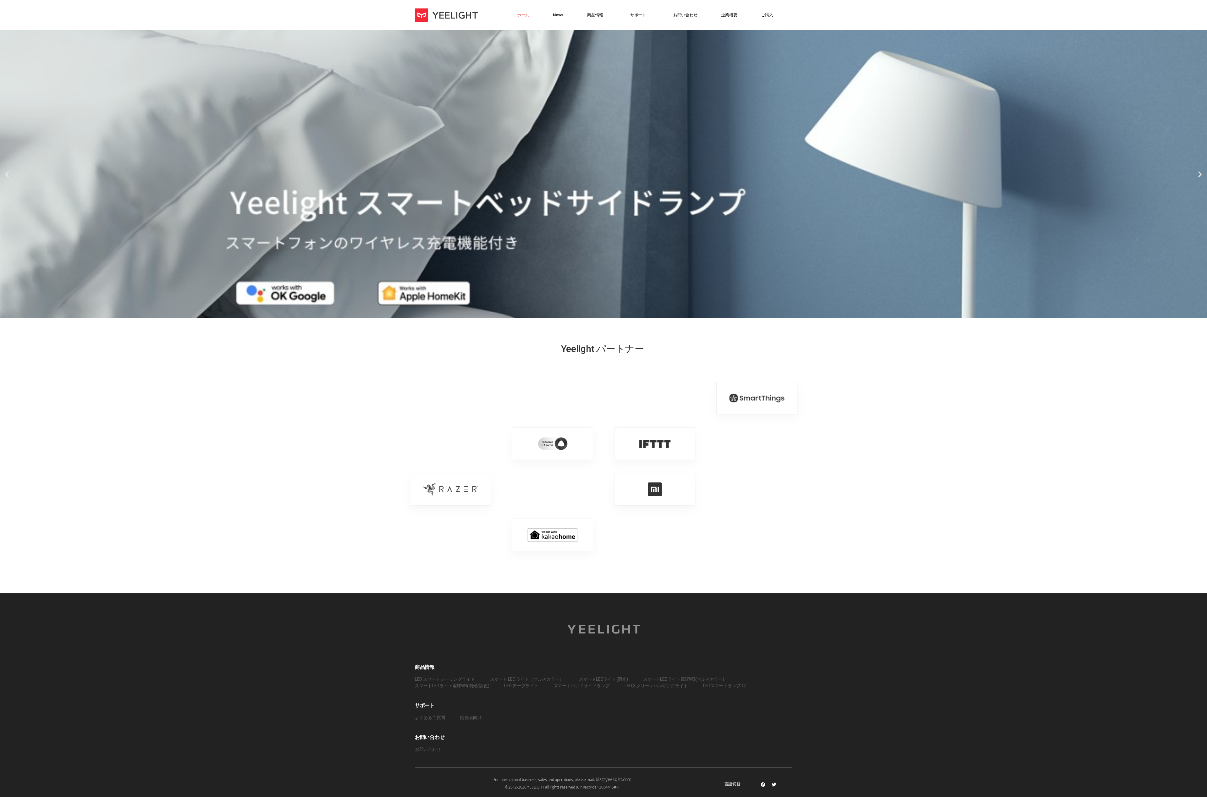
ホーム (523, 15)
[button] (7, 174)
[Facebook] (763, 784)
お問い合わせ (685, 15)
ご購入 (767, 15)
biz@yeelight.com (614, 779)
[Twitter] (774, 784)
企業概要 (729, 15)
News (558, 15)
